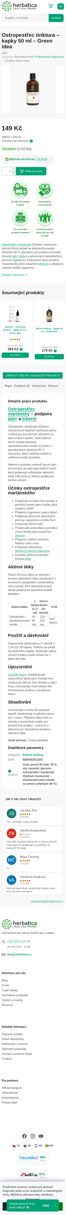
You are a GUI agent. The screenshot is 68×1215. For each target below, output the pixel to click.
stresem (43, 263)
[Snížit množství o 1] (14, 173)
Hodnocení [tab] (39, 385)
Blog (4, 980)
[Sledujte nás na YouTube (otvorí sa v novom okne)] (40, 1136)
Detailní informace (13, 274)
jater (14, 256)
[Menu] (60, 6)
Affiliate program (12, 1087)
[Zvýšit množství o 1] (14, 169)
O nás (5, 985)
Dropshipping (10, 1097)
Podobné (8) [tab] (22, 385)
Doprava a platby (12, 1034)
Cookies (7, 1058)
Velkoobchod (10, 1092)
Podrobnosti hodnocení (49, 56)
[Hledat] (41, 4)
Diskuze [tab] (53, 385)
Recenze (7, 1005)
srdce (28, 558)
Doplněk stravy (17, 674)
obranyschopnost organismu (32, 550)
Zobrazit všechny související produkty (33, 375)
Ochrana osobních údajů (17, 1053)
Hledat (56, 18)
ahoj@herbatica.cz (19, 954)
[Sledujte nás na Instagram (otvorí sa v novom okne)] (32, 1136)
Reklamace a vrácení (15, 1043)
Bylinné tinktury (33, 754)
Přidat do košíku (34, 171)
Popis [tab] (8, 385)
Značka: (17, 60)
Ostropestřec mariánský (16, 244)
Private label (9, 1102)
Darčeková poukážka (15, 995)
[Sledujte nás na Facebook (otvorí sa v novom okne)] (24, 1136)
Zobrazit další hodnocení (46, 901)
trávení (23, 256)
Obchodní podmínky (14, 1048)
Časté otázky (10, 990)
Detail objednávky (13, 1039)
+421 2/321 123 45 (18, 941)
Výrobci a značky (12, 1000)
